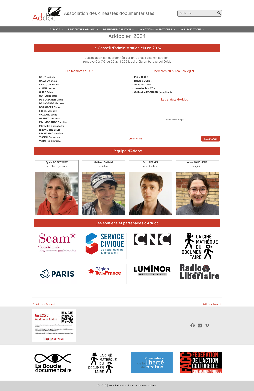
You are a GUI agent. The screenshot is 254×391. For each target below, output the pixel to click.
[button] (61, 29)
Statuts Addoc (135, 139)
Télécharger (210, 138)
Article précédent (43, 304)
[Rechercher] (219, 13)
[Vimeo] (207, 325)
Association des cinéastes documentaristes (109, 13)
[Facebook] (192, 325)
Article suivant (212, 304)
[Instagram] (200, 325)
